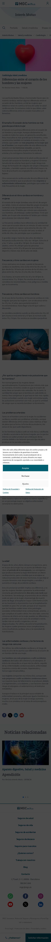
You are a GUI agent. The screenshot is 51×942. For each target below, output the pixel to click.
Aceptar (25, 468)
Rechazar (25, 475)
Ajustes (25, 483)
